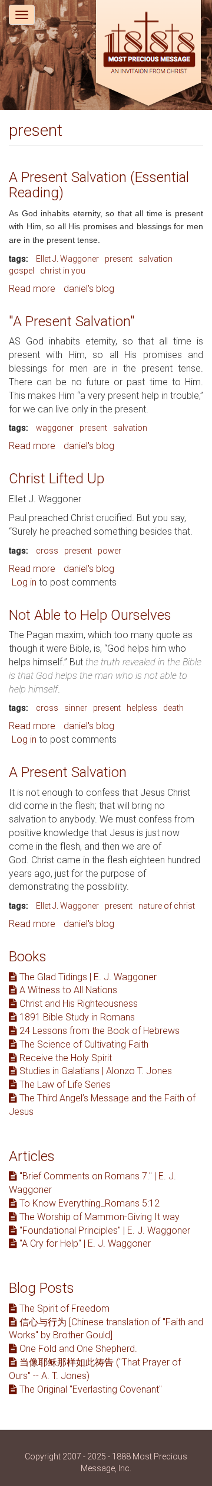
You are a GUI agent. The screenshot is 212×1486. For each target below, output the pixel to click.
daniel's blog (89, 288)
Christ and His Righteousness (77, 1003)
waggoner (55, 428)
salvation (155, 259)
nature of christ (166, 906)
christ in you (62, 270)
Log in (24, 582)
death (173, 708)
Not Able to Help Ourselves (90, 615)
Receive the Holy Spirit (64, 1058)
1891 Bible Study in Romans (76, 1017)
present (118, 259)
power (109, 550)
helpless (142, 708)
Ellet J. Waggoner (67, 259)
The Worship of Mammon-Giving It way (98, 1216)
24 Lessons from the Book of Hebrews (98, 1030)
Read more (32, 288)
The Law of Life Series (64, 1084)
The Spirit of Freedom (63, 1308)
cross (47, 550)
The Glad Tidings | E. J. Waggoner (87, 977)
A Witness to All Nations (67, 990)
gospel (21, 270)
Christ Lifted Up (56, 478)
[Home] (148, 54)
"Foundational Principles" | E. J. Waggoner (103, 1230)
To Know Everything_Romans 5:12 (88, 1203)
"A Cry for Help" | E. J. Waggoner (84, 1243)
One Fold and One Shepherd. (77, 1348)
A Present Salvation (68, 772)
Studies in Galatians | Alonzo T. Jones (94, 1071)
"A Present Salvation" (72, 321)
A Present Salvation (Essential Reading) (99, 185)
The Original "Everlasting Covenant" (89, 1389)
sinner (75, 708)
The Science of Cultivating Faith (82, 1044)
